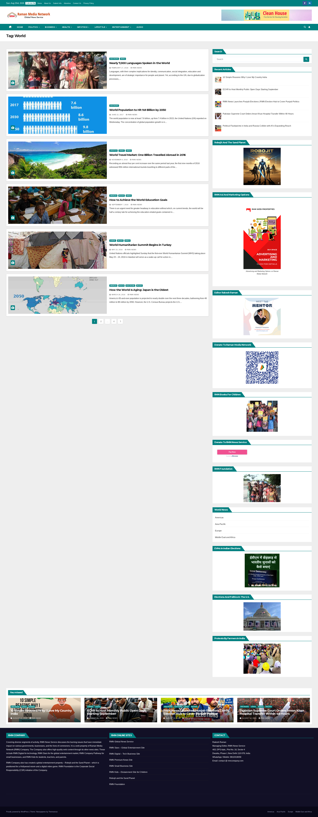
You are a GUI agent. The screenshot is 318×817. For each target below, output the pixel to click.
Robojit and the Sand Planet (122, 778)
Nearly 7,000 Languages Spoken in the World (139, 63)
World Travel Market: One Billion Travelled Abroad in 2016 (147, 155)
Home (40, 3)
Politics (33, 27)
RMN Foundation (117, 784)
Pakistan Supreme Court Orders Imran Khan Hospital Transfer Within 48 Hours (272, 712)
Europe (112, 240)
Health (66, 27)
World (123, 58)
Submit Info (57, 3)
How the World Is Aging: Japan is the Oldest (138, 290)
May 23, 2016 (117, 250)
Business (50, 27)
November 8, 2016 (120, 160)
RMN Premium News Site (120, 760)
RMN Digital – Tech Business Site (124, 754)
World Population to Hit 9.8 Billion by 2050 (137, 110)
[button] (305, 27)
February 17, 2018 (120, 68)
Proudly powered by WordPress (17, 812)
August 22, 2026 (20, 718)
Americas (113, 195)
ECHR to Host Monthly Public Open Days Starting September (116, 712)
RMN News (137, 68)
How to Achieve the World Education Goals (138, 200)
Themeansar (53, 812)
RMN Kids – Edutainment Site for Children (128, 772)
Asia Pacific (114, 58)
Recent (121, 195)
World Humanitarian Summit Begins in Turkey (140, 245)
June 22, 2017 (118, 115)
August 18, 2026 (249, 718)
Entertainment (121, 27)
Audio (140, 27)
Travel (121, 150)
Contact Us (77, 3)
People (260, 706)
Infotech (82, 27)
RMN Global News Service (121, 742)
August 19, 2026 (173, 718)
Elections (178, 706)
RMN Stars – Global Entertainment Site (127, 748)
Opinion (31, 706)
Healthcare (130, 285)
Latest (24, 706)
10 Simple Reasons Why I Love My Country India (41, 712)
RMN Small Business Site (121, 766)
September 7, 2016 (120, 205)
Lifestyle (100, 27)
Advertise (67, 3)
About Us (47, 3)
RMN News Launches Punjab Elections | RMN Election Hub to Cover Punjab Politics (196, 712)
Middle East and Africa (225, 537)
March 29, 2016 (119, 295)
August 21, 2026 (96, 718)
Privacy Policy (88, 3)
